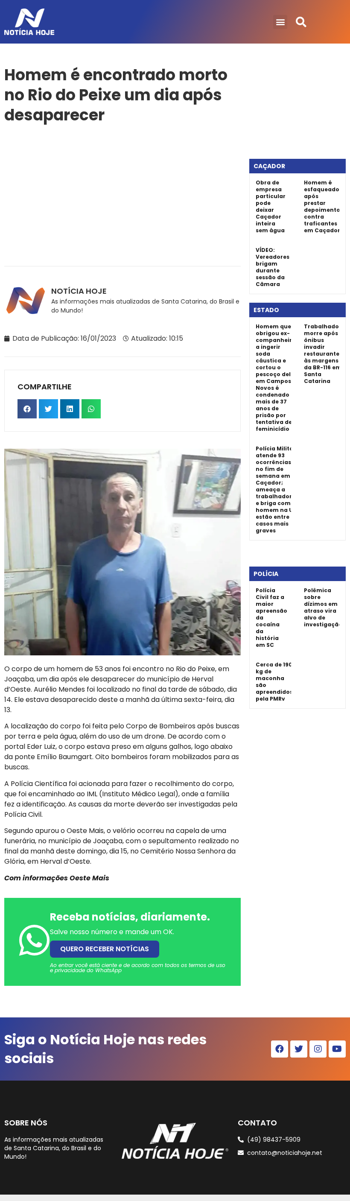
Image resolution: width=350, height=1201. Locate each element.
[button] (280, 22)
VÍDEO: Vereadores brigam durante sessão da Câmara (272, 267)
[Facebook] (279, 1049)
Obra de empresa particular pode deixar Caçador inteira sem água (271, 206)
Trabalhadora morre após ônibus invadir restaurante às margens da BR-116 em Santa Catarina (324, 354)
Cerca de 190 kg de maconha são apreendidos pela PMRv (274, 681)
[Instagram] (318, 1049)
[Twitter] (298, 1049)
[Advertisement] (122, 193)
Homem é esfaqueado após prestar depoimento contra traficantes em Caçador (322, 206)
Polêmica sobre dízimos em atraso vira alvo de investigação (323, 607)
